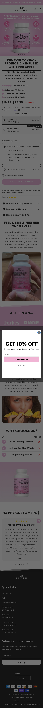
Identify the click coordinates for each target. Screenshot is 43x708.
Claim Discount (22, 359)
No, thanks (21, 365)
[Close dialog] (39, 332)
